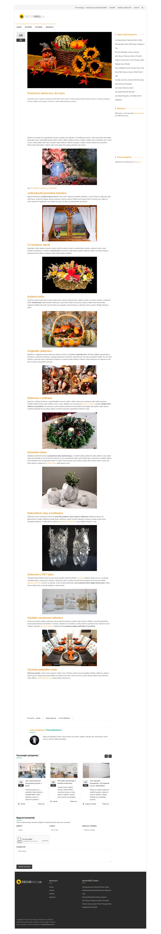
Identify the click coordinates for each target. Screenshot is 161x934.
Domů (19, 27)
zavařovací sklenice (46, 626)
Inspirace (50, 27)
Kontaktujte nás (139, 113)
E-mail (52, 826)
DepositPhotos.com (48, 924)
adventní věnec (51, 463)
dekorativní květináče (68, 521)
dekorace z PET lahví (34, 583)
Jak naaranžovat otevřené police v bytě (33, 783)
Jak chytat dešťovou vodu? (124, 88)
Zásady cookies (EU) (124, 8)
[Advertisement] (103, 16)
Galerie (136, 8)
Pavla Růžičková (65, 718)
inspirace (80, 578)
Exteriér (38, 27)
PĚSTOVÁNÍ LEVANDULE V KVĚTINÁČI (43, 188)
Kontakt (112, 8)
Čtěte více (41, 804)
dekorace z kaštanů (88, 404)
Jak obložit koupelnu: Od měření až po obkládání (99, 783)
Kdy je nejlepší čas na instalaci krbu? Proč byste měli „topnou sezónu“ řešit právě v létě (129, 72)
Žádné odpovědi (51, 718)
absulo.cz (138, 162)
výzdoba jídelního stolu (44, 678)
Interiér (28, 27)
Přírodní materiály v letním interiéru (127, 52)
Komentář (20, 847)
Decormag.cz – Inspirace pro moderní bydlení (91, 8)
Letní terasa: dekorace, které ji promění (128, 56)
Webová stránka (89, 826)
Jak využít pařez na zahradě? (125, 92)
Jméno (19, 826)
